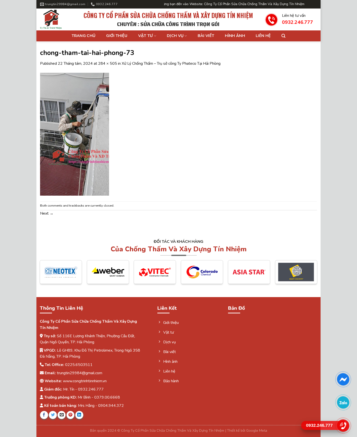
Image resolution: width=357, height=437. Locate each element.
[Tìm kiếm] (283, 35)
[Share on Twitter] (53, 415)
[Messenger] (343, 379)
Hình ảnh (235, 35)
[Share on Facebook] (44, 415)
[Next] (308, 275)
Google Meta (256, 430)
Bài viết (206, 35)
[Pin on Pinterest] (71, 415)
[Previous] (49, 275)
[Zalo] (343, 402)
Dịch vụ (175, 35)
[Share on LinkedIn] (79, 415)
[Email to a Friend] (62, 415)
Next (46, 213)
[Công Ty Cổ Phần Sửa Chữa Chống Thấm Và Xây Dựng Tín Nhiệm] (56, 19)
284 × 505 (107, 63)
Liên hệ (263, 35)
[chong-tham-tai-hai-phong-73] (74, 134)
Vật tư (145, 35)
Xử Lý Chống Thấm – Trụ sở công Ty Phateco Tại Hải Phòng (171, 63)
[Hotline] (343, 425)
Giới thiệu (116, 35)
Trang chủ (84, 35)
